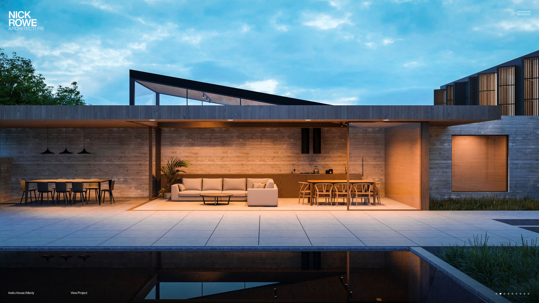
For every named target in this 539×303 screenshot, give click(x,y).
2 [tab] (500, 294)
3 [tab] (504, 294)
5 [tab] (512, 294)
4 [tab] (508, 294)
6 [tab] (516, 294)
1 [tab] (496, 294)
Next (404, 151)
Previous (135, 151)
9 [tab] (528, 294)
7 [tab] (520, 294)
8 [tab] (524, 294)
